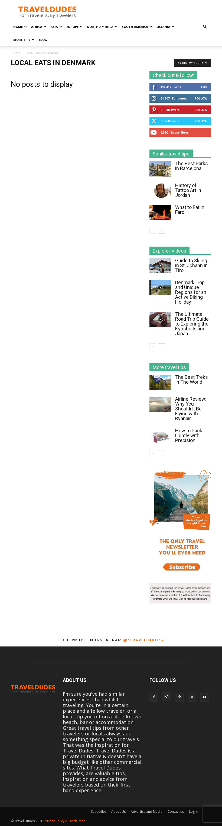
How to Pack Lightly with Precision (188, 435)
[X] (192, 697)
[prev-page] (152, 230)
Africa (36, 27)
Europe (72, 27)
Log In (193, 811)
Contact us (176, 811)
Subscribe (98, 811)
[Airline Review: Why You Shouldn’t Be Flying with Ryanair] (160, 404)
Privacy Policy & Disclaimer (64, 821)
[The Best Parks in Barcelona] (160, 169)
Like (204, 87)
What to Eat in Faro (189, 209)
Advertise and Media (146, 811)
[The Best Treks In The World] (160, 382)
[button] (204, 26)
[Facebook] (153, 697)
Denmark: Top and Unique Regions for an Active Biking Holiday (190, 292)
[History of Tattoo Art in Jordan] (160, 190)
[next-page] (161, 230)
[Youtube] (204, 697)
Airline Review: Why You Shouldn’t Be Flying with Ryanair (190, 408)
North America (100, 27)
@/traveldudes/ (143, 639)
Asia (54, 27)
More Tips (21, 40)
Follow (201, 98)
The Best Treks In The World (191, 379)
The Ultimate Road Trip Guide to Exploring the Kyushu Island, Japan (192, 323)
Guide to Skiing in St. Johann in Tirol (191, 265)
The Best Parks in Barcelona (191, 166)
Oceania (163, 27)
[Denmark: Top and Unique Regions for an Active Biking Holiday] (160, 287)
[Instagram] (166, 696)
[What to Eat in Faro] (160, 212)
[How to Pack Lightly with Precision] (160, 435)
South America (135, 27)
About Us (118, 811)
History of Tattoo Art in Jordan (188, 190)
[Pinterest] (179, 697)
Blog (43, 40)
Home (18, 27)
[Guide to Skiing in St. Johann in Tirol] (160, 265)
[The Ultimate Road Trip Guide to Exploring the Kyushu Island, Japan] (160, 319)
